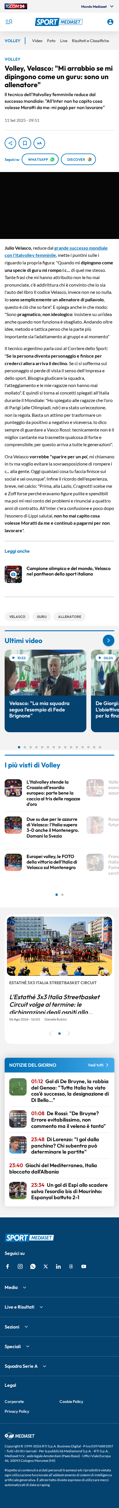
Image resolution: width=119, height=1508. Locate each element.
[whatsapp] (33, 1266)
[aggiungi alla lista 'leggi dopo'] (24, 143)
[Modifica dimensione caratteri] (39, 143)
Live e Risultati (19, 1307)
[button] (59, 22)
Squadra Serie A (21, 1366)
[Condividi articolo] (10, 143)
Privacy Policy (17, 1411)
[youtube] (84, 1266)
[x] (46, 1266)
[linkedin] (58, 1266)
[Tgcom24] (16, 6)
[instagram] (20, 1266)
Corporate (14, 1401)
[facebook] (7, 1266)
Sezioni (12, 1327)
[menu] (9, 22)
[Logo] (59, 22)
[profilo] (110, 22)
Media (11, 1287)
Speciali (13, 1346)
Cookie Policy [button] (71, 1401)
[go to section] (108, 640)
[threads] (71, 1266)
